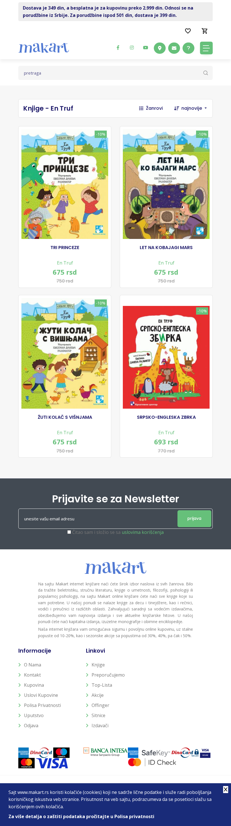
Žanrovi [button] (154, 108)
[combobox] (196, 108)
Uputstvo (34, 715)
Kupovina (34, 685)
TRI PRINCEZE (64, 248)
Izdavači (100, 725)
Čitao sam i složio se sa (118, 532)
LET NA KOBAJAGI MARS (166, 248)
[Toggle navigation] (206, 48)
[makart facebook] (118, 47)
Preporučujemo (108, 675)
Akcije (98, 695)
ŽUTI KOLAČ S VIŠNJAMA (65, 417)
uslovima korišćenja (143, 532)
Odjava (31, 725)
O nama (32, 665)
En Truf (65, 263)
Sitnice (98, 715)
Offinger (100, 705)
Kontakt (32, 675)
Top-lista (102, 685)
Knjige (98, 665)
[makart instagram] (131, 47)
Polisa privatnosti (42, 705)
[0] (205, 31)
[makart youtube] (145, 47)
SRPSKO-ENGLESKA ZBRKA (166, 417)
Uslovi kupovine (41, 695)
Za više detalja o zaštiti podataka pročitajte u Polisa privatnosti (81, 816)
